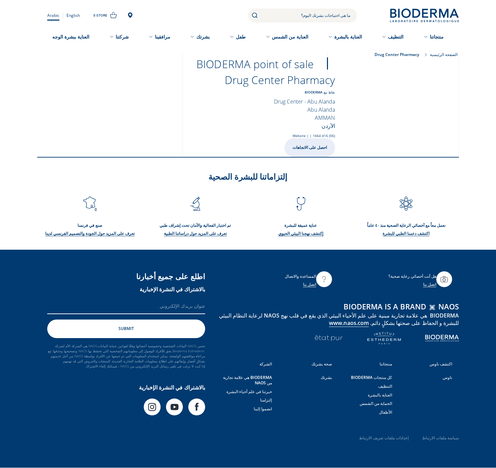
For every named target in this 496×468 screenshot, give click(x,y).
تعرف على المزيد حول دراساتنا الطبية (195, 233)
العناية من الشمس (290, 36)
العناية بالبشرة (348, 36)
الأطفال (385, 412)
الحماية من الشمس (376, 403)
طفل (241, 36)
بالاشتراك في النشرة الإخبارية (172, 289)
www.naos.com (349, 323)
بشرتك (203, 36)
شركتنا (122, 36)
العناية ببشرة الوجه (70, 36)
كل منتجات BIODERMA (371, 377)
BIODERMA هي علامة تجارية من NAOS (247, 380)
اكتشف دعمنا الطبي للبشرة (406, 233)
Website (299, 135)
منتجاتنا (437, 36)
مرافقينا (162, 36)
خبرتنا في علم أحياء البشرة (249, 391)
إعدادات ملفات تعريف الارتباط (384, 438)
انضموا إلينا (263, 409)
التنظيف (396, 36)
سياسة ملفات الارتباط (440, 438)
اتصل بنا (429, 284)
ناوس (447, 377)
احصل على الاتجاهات (310, 147)
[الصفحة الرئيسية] (424, 15)
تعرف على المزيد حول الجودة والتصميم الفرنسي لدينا (90, 233)
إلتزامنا (266, 400)
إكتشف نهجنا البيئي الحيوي (300, 233)
